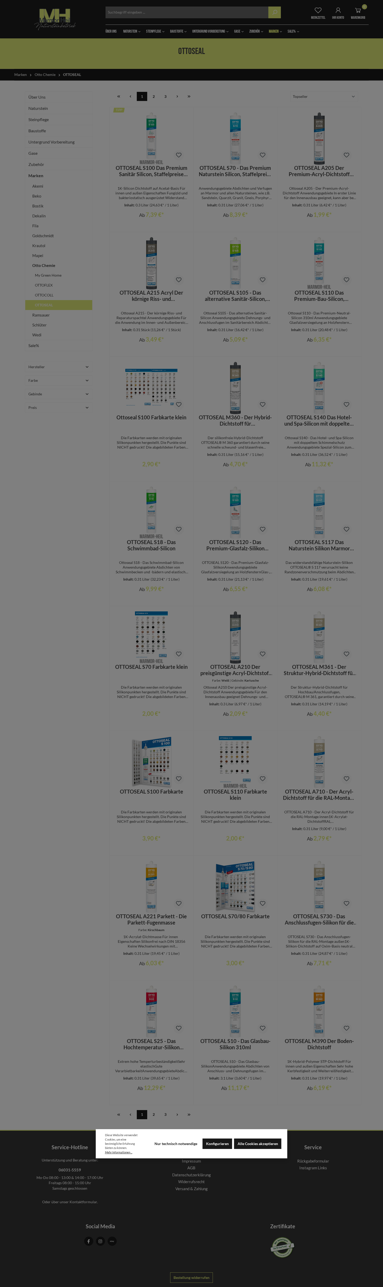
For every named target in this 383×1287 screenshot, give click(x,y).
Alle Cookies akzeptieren (258, 1144)
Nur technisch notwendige (176, 1144)
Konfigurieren (217, 1144)
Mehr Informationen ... (118, 1152)
